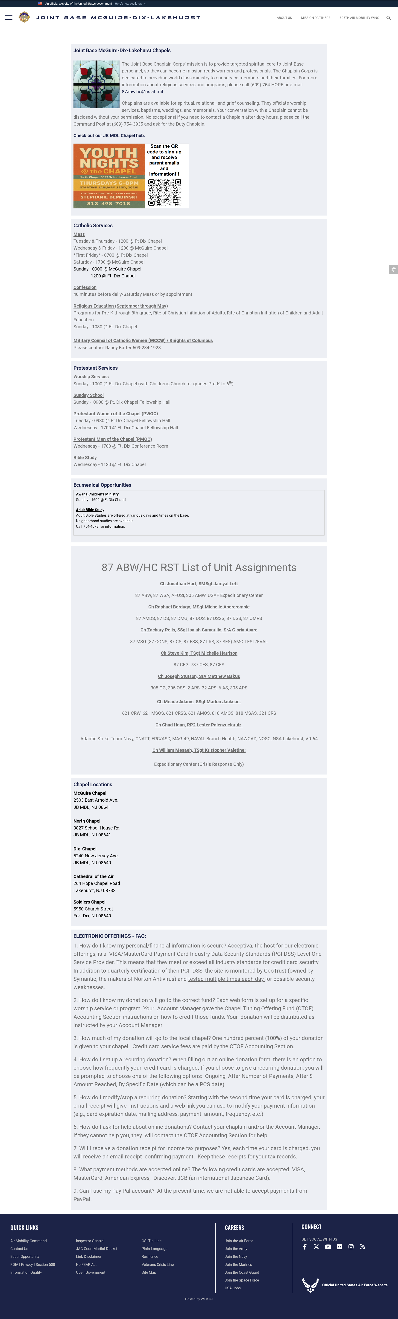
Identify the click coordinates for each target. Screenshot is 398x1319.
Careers (234, 1227)
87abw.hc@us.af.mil (142, 91)
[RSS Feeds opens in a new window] (362, 1246)
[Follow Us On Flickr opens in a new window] (339, 1246)
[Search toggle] (389, 17)
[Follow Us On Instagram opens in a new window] (351, 1246)
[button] (131, 3)
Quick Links (24, 1227)
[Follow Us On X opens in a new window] (316, 1246)
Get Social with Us (319, 1239)
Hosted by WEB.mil (199, 1299)
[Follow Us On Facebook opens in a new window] (304, 1246)
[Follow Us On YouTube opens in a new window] (328, 1246)
